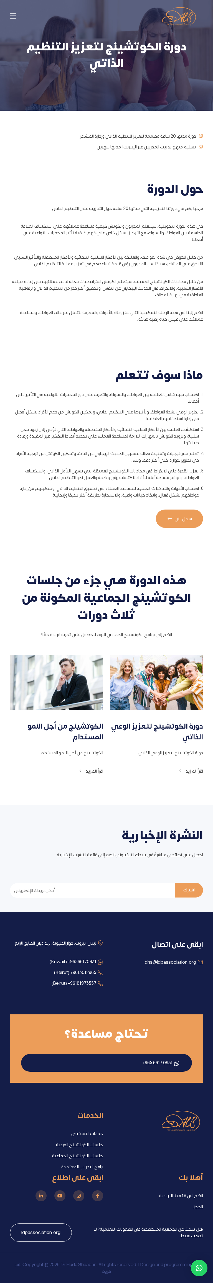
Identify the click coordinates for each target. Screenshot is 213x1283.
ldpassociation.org (40, 1232)
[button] (199, 1268)
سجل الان (183, 519)
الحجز (198, 1206)
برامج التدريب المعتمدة (82, 1167)
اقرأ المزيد (194, 771)
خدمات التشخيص (87, 1133)
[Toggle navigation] (13, 16)
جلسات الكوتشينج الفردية (79, 1144)
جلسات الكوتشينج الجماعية (77, 1155)
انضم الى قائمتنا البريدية (181, 1195)
